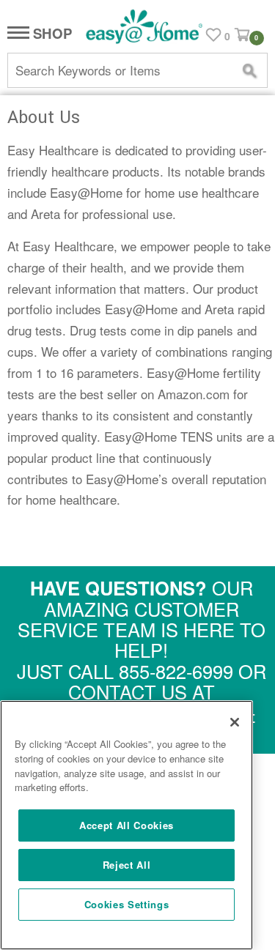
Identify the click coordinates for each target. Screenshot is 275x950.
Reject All (127, 865)
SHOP (50, 34)
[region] (126, 825)
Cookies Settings (126, 904)
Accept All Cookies (126, 825)
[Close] (235, 722)
